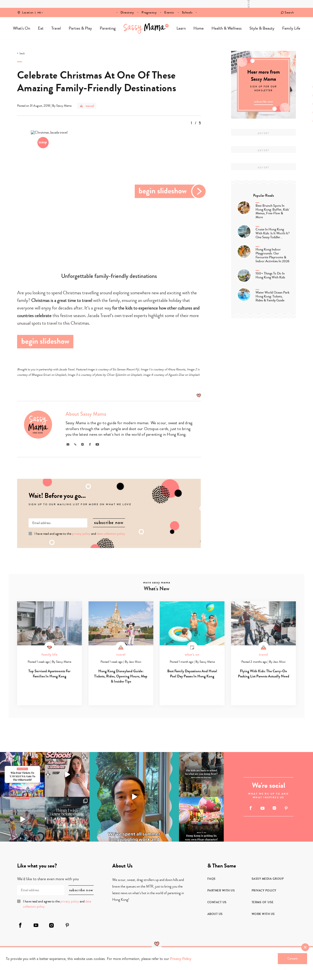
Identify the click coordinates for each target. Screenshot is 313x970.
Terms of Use (263, 902)
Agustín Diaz (176, 375)
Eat (41, 28)
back (22, 53)
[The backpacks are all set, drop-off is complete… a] (201, 774)
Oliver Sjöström (116, 375)
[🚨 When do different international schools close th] (67, 774)
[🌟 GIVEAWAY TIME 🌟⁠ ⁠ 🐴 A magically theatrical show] (22, 774)
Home (146, 28)
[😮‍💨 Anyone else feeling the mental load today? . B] (134, 797)
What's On (21, 28)
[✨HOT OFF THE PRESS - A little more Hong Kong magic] (201, 819)
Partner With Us (221, 890)
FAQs (211, 878)
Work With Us (263, 914)
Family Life (291, 28)
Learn (181, 28)
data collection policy (111, 533)
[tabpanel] (109, 191)
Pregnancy (149, 12)
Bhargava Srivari (41, 375)
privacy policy (81, 533)
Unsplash (60, 375)
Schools (187, 12)
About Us (215, 914)
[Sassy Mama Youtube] (262, 808)
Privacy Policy (264, 890)
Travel (56, 28)
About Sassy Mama (86, 414)
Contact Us (217, 902)
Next (171, 191)
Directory (127, 12)
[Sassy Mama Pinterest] (286, 808)
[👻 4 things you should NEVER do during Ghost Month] (67, 819)
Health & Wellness (227, 28)
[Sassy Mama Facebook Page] (251, 808)
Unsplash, (137, 375)
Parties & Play (80, 28)
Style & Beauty (261, 28)
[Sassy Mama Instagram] (274, 808)
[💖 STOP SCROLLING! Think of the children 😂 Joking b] (22, 819)
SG (39, 9)
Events (169, 12)
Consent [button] (292, 958)
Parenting (108, 28)
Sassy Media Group (268, 878)
